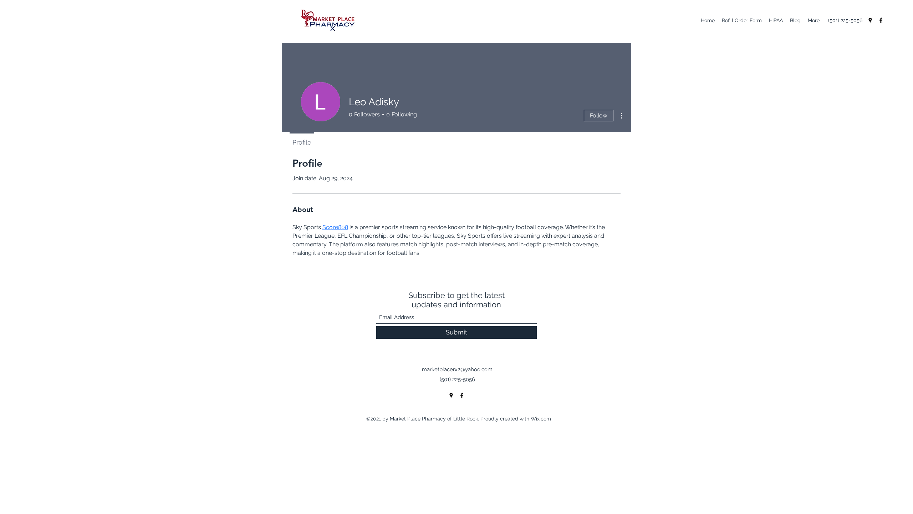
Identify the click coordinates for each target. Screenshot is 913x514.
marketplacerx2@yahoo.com (457, 369)
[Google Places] (870, 20)
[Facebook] (880, 20)
